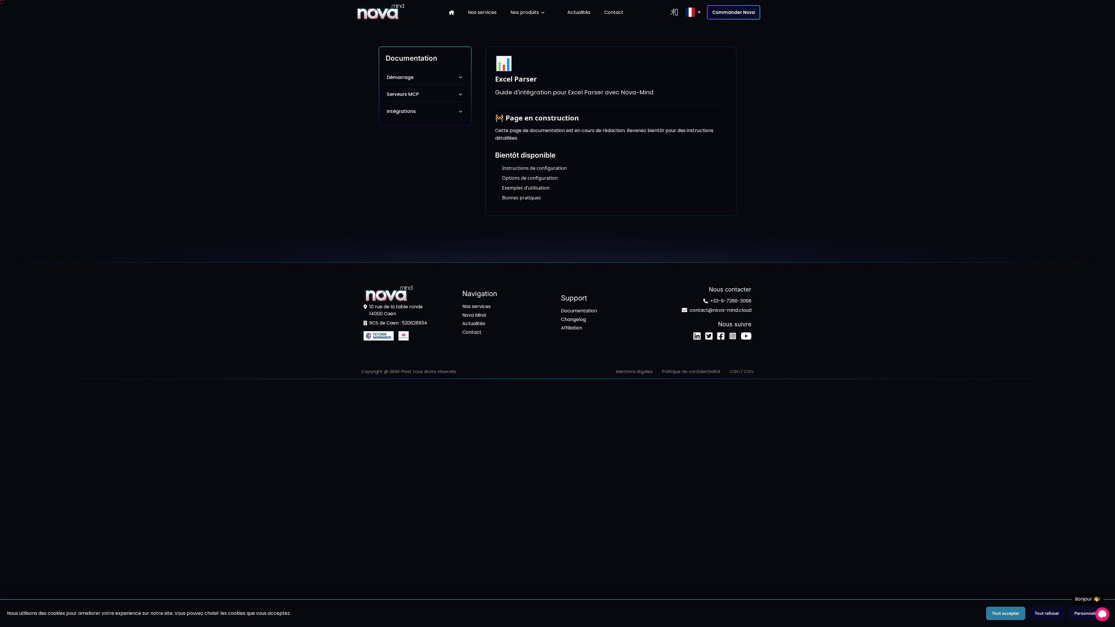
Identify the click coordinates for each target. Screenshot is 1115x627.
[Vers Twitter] (709, 336)
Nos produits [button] (524, 12)
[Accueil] (451, 12)
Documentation (579, 310)
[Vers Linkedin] (697, 336)
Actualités (578, 12)
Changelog (573, 319)
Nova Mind (474, 315)
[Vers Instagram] (732, 336)
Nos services (482, 12)
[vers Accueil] (379, 12)
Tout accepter (1005, 613)
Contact (613, 12)
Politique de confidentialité (691, 371)
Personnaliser (1088, 613)
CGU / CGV (742, 371)
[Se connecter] (674, 12)
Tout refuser (1047, 613)
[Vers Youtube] (746, 336)
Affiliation (571, 328)
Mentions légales (634, 371)
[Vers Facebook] (720, 336)
